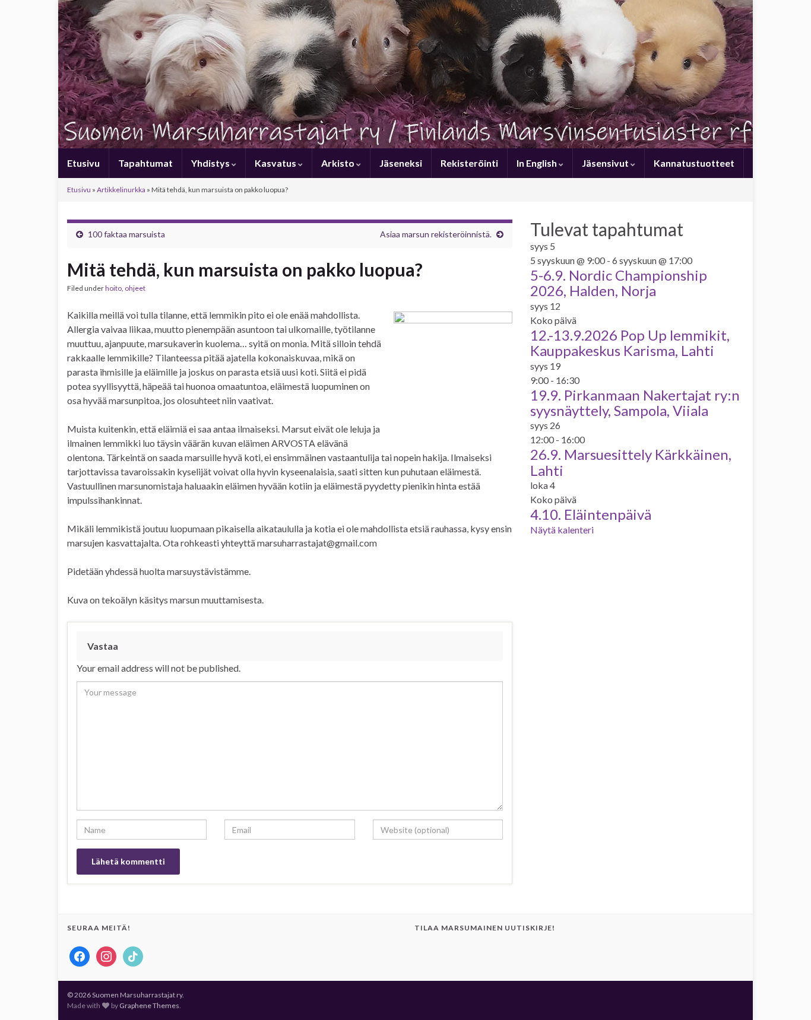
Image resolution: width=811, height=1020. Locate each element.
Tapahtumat (145, 163)
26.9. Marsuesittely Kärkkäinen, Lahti (630, 462)
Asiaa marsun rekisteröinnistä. (436, 234)
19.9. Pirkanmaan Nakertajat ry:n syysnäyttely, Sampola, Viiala (635, 402)
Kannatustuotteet (694, 163)
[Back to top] (784, 993)
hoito (113, 288)
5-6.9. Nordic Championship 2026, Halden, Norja (618, 282)
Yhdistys (211, 163)
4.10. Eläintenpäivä (590, 514)
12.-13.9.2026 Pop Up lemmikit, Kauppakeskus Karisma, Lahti (630, 342)
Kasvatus (276, 163)
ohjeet (135, 288)
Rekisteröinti (469, 163)
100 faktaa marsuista (126, 234)
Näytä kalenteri (562, 529)
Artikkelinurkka (121, 189)
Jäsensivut (606, 163)
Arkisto (338, 163)
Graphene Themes (149, 1005)
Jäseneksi (400, 163)
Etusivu (83, 163)
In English (538, 163)
